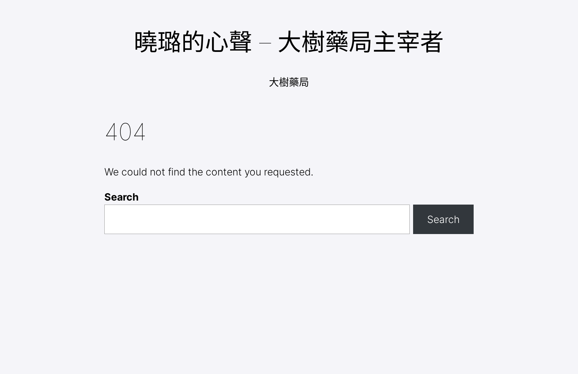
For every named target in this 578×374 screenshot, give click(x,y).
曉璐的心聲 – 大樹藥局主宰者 (289, 42)
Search (121, 197)
